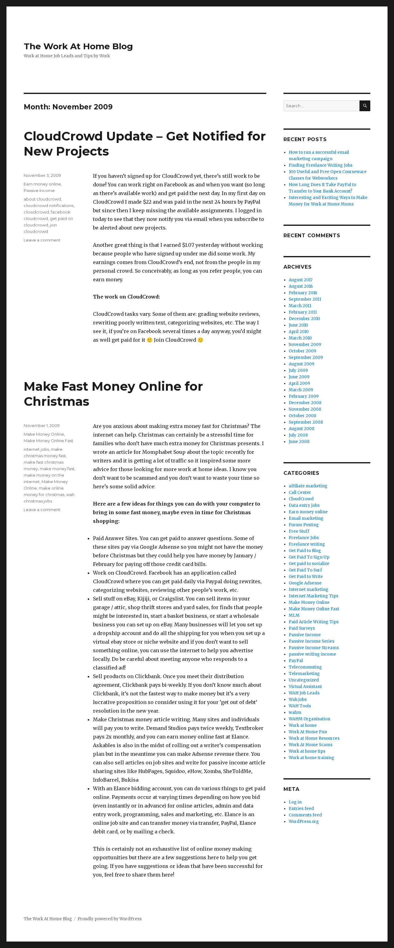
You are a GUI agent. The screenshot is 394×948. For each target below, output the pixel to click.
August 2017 (300, 280)
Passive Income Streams (314, 647)
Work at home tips (307, 751)
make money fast (57, 468)
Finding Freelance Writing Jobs (320, 165)
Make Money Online (44, 434)
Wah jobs (298, 699)
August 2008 (301, 428)
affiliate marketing (308, 486)
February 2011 (303, 312)
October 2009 (302, 351)
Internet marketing (308, 589)
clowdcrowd (36, 212)
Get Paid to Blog (305, 550)
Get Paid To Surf (305, 570)
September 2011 (305, 299)
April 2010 (299, 331)
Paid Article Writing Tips (314, 622)
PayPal (296, 660)
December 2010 (304, 318)
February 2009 (304, 396)
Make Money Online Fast (48, 440)
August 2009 (301, 364)
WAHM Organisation (309, 719)
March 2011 (300, 305)
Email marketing (306, 518)
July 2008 (298, 435)
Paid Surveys (302, 628)
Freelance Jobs (304, 537)
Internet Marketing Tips (313, 596)
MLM (294, 615)
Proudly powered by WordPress (110, 919)
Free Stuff (299, 531)
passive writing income (312, 654)
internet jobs (36, 449)
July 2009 (298, 370)
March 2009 (301, 390)
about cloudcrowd (42, 199)
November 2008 (305, 409)
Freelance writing (307, 544)
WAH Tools (300, 706)
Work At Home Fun (308, 731)
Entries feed (301, 808)
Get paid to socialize (309, 563)
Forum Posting (304, 524)
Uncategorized (304, 680)
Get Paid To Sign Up (309, 557)
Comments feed (305, 815)
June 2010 (298, 325)
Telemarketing (304, 673)
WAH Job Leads (304, 693)
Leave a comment (42, 240)
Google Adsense (305, 583)
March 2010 (300, 338)
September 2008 (306, 422)
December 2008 (305, 402)
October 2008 (302, 415)
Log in (295, 802)
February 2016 (303, 292)
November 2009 (305, 344)
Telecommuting (305, 667)
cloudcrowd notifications (49, 205)
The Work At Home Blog (78, 46)
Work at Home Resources (314, 738)
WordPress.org (304, 821)
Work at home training (311, 757)
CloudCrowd (301, 499)
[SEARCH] (365, 105)
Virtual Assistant (305, 686)
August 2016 (301, 286)
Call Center (300, 492)
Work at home (303, 725)
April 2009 (299, 383)
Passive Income (39, 190)
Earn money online (42, 183)
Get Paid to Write (306, 576)
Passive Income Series (311, 641)
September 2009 (306, 357)
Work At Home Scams (310, 744)
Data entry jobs (304, 505)
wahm (295, 712)
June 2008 (299, 441)
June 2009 (299, 377)
